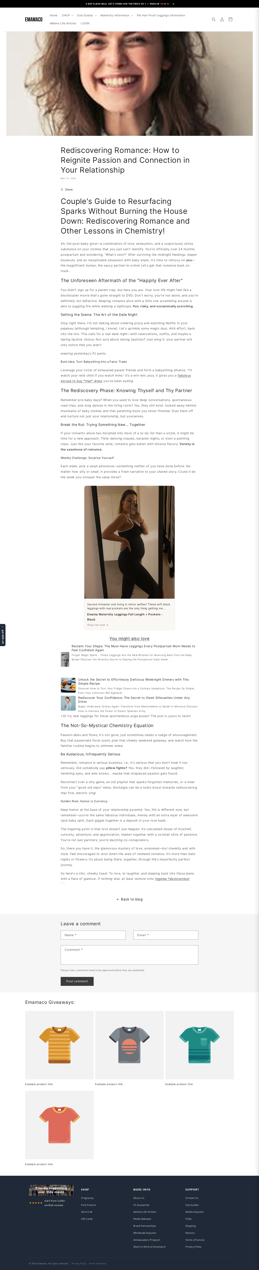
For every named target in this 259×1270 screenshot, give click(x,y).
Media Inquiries (194, 1211)
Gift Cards (87, 1218)
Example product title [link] (39, 1084)
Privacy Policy (193, 1246)
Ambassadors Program (146, 1240)
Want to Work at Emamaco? (149, 1246)
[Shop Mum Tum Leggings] (65, 660)
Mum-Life (86, 1211)
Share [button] (69, 189)
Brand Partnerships (144, 1226)
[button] (67, 15)
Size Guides (192, 1205)
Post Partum (88, 1205)
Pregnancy (87, 1198)
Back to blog (132, 899)
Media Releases (142, 1218)
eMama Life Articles (144, 1211)
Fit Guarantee (141, 1205)
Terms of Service (194, 1240)
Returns (190, 1233)
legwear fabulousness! (172, 879)
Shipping (190, 1226)
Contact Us (192, 1198)
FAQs (188, 1218)
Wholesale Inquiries (144, 1233)
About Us (138, 1198)
